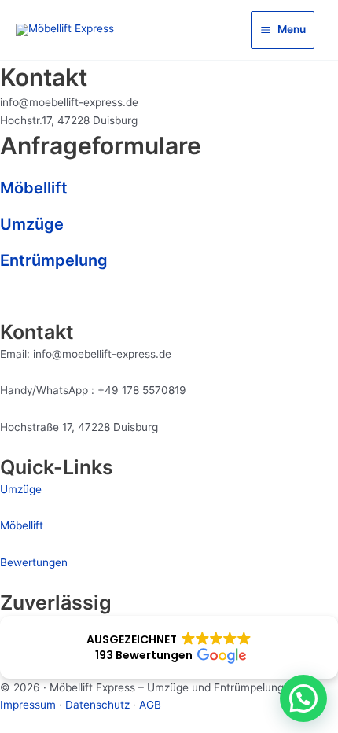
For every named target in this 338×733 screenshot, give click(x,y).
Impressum (28, 704)
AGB (150, 704)
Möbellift (34, 188)
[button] (169, 647)
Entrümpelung (54, 260)
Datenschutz (97, 704)
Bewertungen (34, 562)
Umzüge (32, 224)
